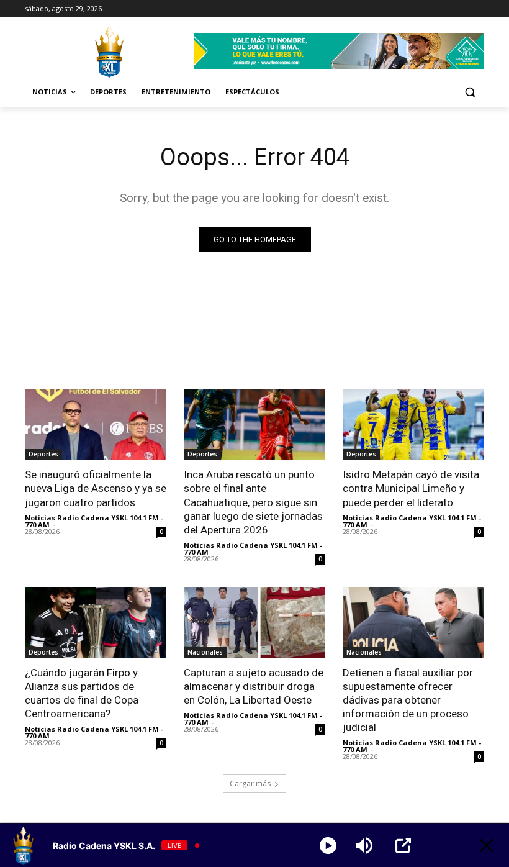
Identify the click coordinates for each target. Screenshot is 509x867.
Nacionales (205, 652)
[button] (469, 92)
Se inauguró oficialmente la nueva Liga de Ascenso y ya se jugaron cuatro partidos (95, 488)
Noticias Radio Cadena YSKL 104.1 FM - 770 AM (94, 521)
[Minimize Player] (486, 845)
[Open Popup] (403, 845)
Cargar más (250, 783)
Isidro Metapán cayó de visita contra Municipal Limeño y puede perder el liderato (411, 488)
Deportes (43, 454)
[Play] (328, 845)
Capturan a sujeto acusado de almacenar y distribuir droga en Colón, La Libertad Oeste (253, 686)
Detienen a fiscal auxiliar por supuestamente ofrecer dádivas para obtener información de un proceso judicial (408, 699)
